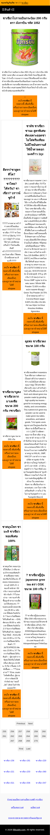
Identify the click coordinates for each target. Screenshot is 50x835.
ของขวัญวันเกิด (7, 3)
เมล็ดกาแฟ (35, 807)
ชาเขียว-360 (41, 772)
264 (28, 736)
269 (28, 741)
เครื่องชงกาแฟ (17, 807)
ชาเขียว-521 (9, 783)
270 (36, 741)
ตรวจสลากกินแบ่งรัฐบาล (31, 818)
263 (20, 736)
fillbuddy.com (19, 830)
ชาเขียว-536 (25, 783)
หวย (10, 818)
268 (20, 741)
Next (30, 723)
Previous (21, 723)
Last (28, 749)
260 (44, 731)
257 (20, 731)
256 (12, 731)
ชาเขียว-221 (9, 772)
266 (44, 736)
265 (36, 736)
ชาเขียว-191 (25, 761)
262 (12, 736)
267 (12, 741)
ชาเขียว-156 (9, 761)
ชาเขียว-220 (41, 761)
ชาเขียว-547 (41, 783)
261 (4, 736)
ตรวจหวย (16, 818)
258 (28, 731)
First (21, 749)
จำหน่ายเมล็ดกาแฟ (15, 799)
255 (4, 731)
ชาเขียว (39, 799)
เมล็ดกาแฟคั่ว (30, 799)
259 (36, 731)
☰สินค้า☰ (8, 9)
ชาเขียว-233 (25, 772)
